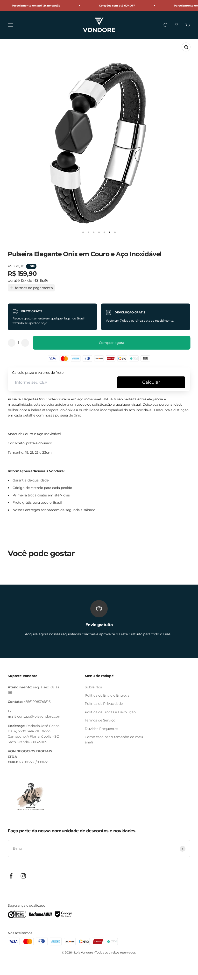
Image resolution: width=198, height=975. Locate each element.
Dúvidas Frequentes (101, 729)
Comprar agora (112, 342)
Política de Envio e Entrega (107, 695)
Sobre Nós (93, 687)
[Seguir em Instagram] (23, 876)
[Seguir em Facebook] (11, 876)
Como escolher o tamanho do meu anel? (114, 739)
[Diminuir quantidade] (11, 343)
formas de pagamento (34, 288)
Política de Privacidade (104, 703)
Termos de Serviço (100, 720)
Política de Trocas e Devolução (110, 712)
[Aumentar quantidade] (25, 343)
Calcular (151, 382)
